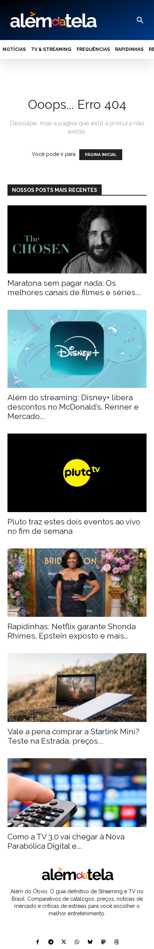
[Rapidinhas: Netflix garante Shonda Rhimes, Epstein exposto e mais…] (77, 582)
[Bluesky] (90, 942)
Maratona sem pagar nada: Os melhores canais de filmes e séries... (74, 287)
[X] (63, 942)
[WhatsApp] (76, 942)
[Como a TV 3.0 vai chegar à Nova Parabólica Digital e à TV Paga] (77, 792)
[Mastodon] (103, 942)
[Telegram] (50, 942)
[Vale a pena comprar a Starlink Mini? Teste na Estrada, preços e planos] (77, 687)
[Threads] (116, 942)
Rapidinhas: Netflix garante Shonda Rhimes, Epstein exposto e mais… (71, 631)
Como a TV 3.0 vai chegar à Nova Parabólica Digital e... (65, 841)
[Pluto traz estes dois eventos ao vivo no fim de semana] (77, 473)
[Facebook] (37, 942)
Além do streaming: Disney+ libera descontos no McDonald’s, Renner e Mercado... (73, 407)
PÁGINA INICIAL (101, 154)
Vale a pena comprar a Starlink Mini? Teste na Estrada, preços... (73, 736)
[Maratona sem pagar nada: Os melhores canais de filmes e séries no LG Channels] (77, 239)
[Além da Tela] (52, 20)
